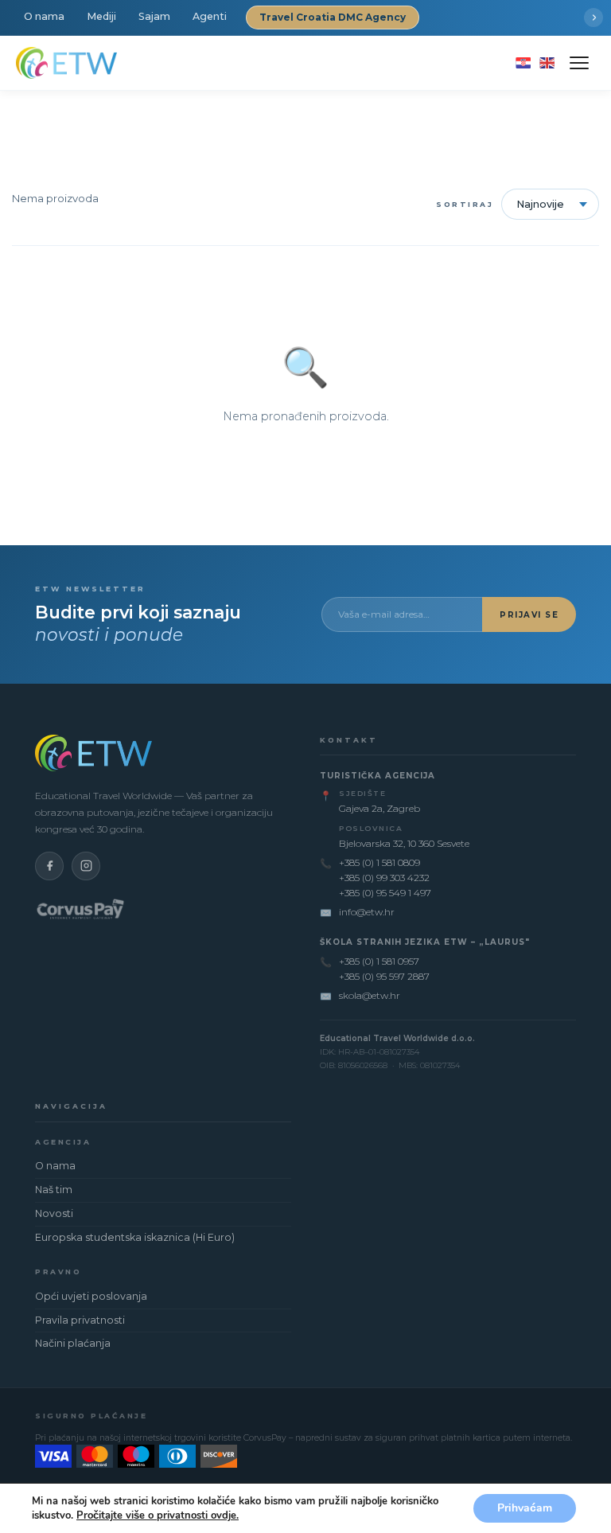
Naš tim (53, 1190)
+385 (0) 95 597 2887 (384, 976)
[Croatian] (523, 62)
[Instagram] (86, 866)
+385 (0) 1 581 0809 (379, 862)
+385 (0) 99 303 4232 (384, 878)
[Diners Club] (177, 1456)
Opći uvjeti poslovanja (91, 1296)
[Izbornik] (579, 63)
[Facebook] (49, 866)
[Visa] (53, 1456)
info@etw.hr (367, 912)
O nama (44, 16)
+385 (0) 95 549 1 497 (385, 893)
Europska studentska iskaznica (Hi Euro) (135, 1237)
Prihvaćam (524, 1507)
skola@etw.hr (369, 995)
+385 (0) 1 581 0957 (379, 961)
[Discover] (218, 1456)
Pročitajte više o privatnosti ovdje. (157, 1515)
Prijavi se (529, 615)
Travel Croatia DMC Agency (332, 17)
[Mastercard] (94, 1456)
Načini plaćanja (73, 1343)
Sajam (154, 16)
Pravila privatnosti (80, 1320)
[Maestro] (136, 1456)
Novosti (54, 1213)
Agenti (210, 16)
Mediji (101, 16)
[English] (547, 62)
